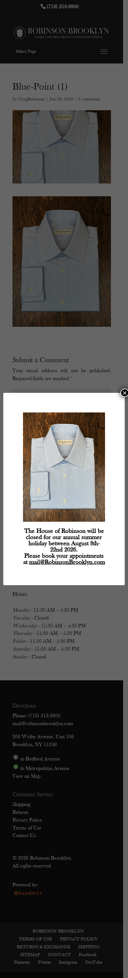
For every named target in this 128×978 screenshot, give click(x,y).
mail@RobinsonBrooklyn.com (67, 562)
